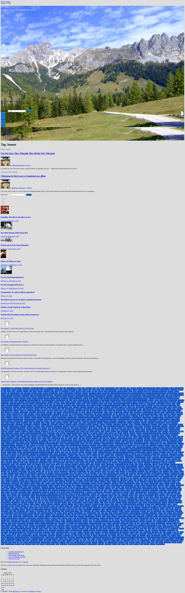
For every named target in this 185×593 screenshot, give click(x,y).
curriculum (37, 431)
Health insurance (101, 461)
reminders (168, 508)
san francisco (145, 513)
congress (180, 424)
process (140, 502)
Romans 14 (114, 511)
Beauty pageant (81, 405)
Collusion (66, 423)
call (80, 412)
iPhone (39, 469)
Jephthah (153, 469)
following (88, 450)
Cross (108, 430)
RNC (49, 511)
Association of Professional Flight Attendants (134, 400)
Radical (67, 506)
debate (160, 431)
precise (75, 501)
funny (79, 454)
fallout (173, 445)
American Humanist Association (43, 395)
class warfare (113, 421)
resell (76, 509)
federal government (96, 447)
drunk (62, 438)
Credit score (51, 430)
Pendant (131, 495)
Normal (128, 490)
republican (28, 509)
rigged (11, 511)
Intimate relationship (177, 468)
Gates (138, 454)
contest (135, 426)
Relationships (97, 508)
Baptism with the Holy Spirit (121, 403)
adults (13, 391)
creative (178, 428)
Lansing (33, 475)
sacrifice (64, 513)
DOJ (123, 436)
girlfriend (94, 456)
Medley (108, 482)
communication (45, 424)
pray (43, 501)
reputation (62, 509)
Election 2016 (90, 440)
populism (153, 499)
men (178, 482)
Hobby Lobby (60, 462)
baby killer (173, 402)
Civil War (78, 421)
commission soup (160, 423)
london (83, 478)
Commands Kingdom (110, 423)
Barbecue (168, 403)
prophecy (26, 504)
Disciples (167, 435)
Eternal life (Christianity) (141, 443)
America (98, 393)
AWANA (118, 402)
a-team (117, 388)
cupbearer (17, 431)
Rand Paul (94, 506)
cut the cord (44, 431)
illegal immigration (70, 466)
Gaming (94, 454)
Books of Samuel (160, 409)
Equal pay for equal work (72, 443)
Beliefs (133, 405)
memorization (167, 482)
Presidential (23, 502)
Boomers (169, 409)
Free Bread (75, 452)
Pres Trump (114, 501)
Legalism (167, 475)
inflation (73, 468)
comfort (75, 423)
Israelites (75, 469)
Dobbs (67, 436)
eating (104, 438)
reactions (141, 506)
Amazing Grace (53, 393)
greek (93, 459)
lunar (154, 478)
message (47, 483)
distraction (23, 436)
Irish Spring (48, 469)
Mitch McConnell (42, 485)
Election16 (132, 440)
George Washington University (58, 456)
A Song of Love (110, 388)
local (52, 478)
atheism (156, 400)
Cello (127, 414)
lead (104, 475)
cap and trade (138, 412)
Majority (15, 480)
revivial (176, 509)
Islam (67, 469)
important (112, 466)
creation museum (162, 428)
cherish (92, 416)
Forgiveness (123, 450)
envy (164, 442)
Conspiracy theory (82, 426)
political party (83, 499)
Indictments (172, 466)
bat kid (35, 405)
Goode (90, 457)
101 (12, 388)
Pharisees (44, 497)
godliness (3, 457)
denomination (34, 435)
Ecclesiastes (113, 438)
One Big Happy (152, 492)
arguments (151, 398)
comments (144, 423)
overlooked (77, 494)
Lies (121, 476)
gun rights (174, 459)
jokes (88, 471)
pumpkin (147, 504)
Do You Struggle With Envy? (12, 285)
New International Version (150, 488)
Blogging (37, 409)
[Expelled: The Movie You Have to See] (5, 213)
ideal (31, 466)
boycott (44, 410)
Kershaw (80, 473)
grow (139, 459)
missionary (25, 485)
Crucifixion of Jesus (125, 430)
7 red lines (89, 388)
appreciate (95, 398)
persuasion (18, 497)
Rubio (148, 511)
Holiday (76, 462)
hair (27, 461)
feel (123, 447)
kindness (122, 473)
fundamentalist (34, 454)
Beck (87, 405)
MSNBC (79, 487)
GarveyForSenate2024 (122, 454)
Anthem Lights (78, 397)
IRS (53, 469)
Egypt (58, 440)
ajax (92, 391)
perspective (11, 497)
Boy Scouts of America (34, 410)
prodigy (145, 502)
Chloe (161, 416)
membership (143, 482)
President (155, 501)
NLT (105, 490)
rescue (72, 509)
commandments (91, 423)
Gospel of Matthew (140, 457)
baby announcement (163, 402)
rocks (81, 511)
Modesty (68, 485)
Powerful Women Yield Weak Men (14, 233)
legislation (181, 475)
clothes (7, 423)
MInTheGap (4, 6)
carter (66, 414)
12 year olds (17, 388)
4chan (83, 388)
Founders (178, 450)
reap (12, 508)
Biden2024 (83, 407)
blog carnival (30, 409)
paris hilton (177, 494)
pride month (57, 502)
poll (100, 499)
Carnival (37, 414)
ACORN (85, 390)
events (28, 445)
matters (3, 482)
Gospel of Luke (129, 457)
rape (102, 506)
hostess (58, 464)
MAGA (179, 478)
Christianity (40, 419)
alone (22, 393)
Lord (99, 478)
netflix (116, 488)
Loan (49, 478)
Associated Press (115, 400)
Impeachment (104, 466)
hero (166, 461)
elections (180, 440)
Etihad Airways (154, 443)
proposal (37, 504)
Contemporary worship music (116, 426)
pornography (163, 499)
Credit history (43, 430)
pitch (147, 497)
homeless (140, 462)
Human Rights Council (122, 464)
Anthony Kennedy (89, 397)
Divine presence (46, 436)
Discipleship (174, 435)
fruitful (9, 454)
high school (16, 462)
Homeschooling (156, 462)
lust (161, 478)
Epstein (61, 443)
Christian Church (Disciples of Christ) (89, 417)
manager (40, 480)
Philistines (69, 497)
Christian (53, 417)
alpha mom (27, 393)
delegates (95, 433)
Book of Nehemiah (108, 409)
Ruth (55, 513)
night (93, 490)
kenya (71, 473)
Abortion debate (6, 390)
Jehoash (127, 469)
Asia (67, 400)
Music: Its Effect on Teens (11, 261)
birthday (155, 407)
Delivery (111, 433)
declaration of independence (33, 433)
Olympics (126, 492)
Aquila (101, 398)
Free (70, 452)
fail (137, 445)
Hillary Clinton (33, 462)
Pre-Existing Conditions (56, 501)
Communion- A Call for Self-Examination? (18, 292)
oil (85, 492)
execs (67, 445)
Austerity (67, 402)
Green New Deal (109, 459)
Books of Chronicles (148, 409)
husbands (166, 464)
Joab (43, 471)
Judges (171, 471)
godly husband (11, 457)
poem (73, 499)
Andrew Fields (151, 395)
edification (34, 440)
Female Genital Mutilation (144, 447)
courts (109, 428)
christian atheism (61, 417)
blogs (41, 409)
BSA (114, 410)
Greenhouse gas (119, 459)
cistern (55, 421)
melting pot (130, 482)
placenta (165, 497)
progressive (178, 502)
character (15, 416)
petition (27, 497)
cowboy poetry (138, 428)
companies (68, 424)
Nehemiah (108, 488)
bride (87, 410)
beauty (74, 405)
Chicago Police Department (103, 416)
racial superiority (45, 506)
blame (15, 409)
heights (138, 461)
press (35, 502)
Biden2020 (76, 407)
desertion (74, 435)
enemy (123, 442)
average (113, 402)
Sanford (160, 513)
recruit (64, 508)
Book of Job (79, 409)
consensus (37, 426)
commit (168, 423)
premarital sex (94, 501)
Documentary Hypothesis (100, 436)
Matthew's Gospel (35, 482)
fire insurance (96, 449)
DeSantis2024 (67, 435)
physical (110, 497)
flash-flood (42, 450)
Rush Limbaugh (9, 513)
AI (69, 391)
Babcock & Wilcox (143, 402)
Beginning (93, 405)
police (77, 499)
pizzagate (156, 497)
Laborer (16, 475)
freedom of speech (140, 452)
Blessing (19, 409)
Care (21, 414)
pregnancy (81, 501)
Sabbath (59, 513)
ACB (41, 390)
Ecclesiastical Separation (124, 438)
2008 (64, 388)
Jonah (92, 471)
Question (17, 506)
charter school (63, 416)
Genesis (6, 456)
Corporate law (36, 428)
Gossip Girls (155, 457)
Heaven (119, 461)
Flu (61, 450)
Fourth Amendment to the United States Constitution (38, 452)
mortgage (12, 487)
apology (28, 398)
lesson (24, 476)
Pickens (126, 497)
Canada (111, 412)
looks (87, 478)
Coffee (30, 423)
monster (142, 485)
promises (14, 504)
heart (115, 461)
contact (105, 426)
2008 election (71, 388)
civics (59, 421)
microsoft (100, 483)
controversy (164, 426)
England (146, 442)
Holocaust (105, 462)
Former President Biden (134, 450)
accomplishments (49, 390)
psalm (112, 504)
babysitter (25, 403)
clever (146, 421)
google (95, 457)
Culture (166, 430)
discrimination (11, 436)
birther (160, 407)
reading (150, 506)
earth (83, 438)
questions (23, 506)
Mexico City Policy (74, 483)
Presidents (31, 502)
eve (24, 445)
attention (27, 402)
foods (96, 450)
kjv (2, 475)
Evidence (33, 445)
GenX (23, 456)
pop (122, 499)
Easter (100, 438)
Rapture (106, 506)
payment (93, 495)
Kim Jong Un (111, 473)
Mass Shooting (152, 480)
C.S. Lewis (49, 412)
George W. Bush (31, 456)
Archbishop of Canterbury (111, 398)
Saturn (10, 515)
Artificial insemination (21, 400)
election (75, 440)
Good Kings (52, 457)
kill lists (104, 473)
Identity (39, 466)
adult (4, 391)
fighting (34, 449)
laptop (44, 475)
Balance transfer (70, 403)
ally (8, 393)
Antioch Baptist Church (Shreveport (154, 397)
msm (74, 487)
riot (36, 511)
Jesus (8, 471)
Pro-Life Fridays (132, 502)
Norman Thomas (136, 490)
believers (138, 405)
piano (114, 497)
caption (162, 412)
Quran (35, 506)
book (62, 409)
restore (103, 509)
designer (84, 435)
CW (52, 431)
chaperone (8, 416)
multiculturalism (92, 487)
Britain (105, 410)
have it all (69, 461)
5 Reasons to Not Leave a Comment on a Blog (23, 176)
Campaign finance (97, 412)
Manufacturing (58, 480)
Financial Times (84, 449)
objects (58, 492)
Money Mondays (128, 485)
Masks (146, 480)
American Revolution (81, 395)
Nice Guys (78, 490)
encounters (102, 442)
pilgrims (140, 497)
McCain (49, 482)
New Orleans (5, 490)
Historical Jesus (43, 462)
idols (56, 466)
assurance (151, 400)
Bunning (154, 410)
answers (52, 397)
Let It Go (34, 476)
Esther (131, 443)
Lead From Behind (112, 475)
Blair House (9, 409)
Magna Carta (9, 480)
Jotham (117, 471)
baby (155, 402)
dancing (82, 431)
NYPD (15, 492)
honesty (12, 464)
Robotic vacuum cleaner (72, 511)
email (53, 442)
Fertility (3, 449)
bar (145, 403)
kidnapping (93, 473)
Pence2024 (124, 495)
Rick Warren (4, 511)
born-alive (16, 410)
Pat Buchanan (25, 495)
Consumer (99, 426)
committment (19, 424)
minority (172, 483)
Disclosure (8, 87)
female (134, 447)
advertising (19, 391)
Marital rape (79, 480)
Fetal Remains (10, 449)
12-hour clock (26, 388)
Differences (115, 435)
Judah (147, 471)
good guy (46, 457)
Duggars (75, 438)
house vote (67, 464)
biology (129, 407)
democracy (132, 433)
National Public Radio (48, 488)
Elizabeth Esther (44, 442)
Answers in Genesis (61, 397)
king (127, 473)
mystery (154, 487)
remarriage (130, 508)
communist (61, 424)
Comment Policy (10, 72)
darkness (97, 431)
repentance (8, 509)
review (167, 509)
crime (56, 430)
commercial (150, 423)
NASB (7, 488)
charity (20, 416)
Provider (101, 504)
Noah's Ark (116, 490)
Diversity (34, 436)
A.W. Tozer (123, 388)
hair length (32, 461)
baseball (23, 405)
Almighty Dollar (15, 393)
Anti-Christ (109, 397)
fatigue (63, 447)
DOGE (120, 436)
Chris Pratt (16, 417)
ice (24, 466)
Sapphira (169, 513)
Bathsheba (40, 405)
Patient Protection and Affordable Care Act (49, 495)
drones (49, 438)
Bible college (172, 405)
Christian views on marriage (15, 419)
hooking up (22, 464)
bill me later (114, 407)
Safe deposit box (91, 513)
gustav (3, 461)
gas (130, 454)
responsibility (96, 509)
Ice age (28, 466)
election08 (112, 440)
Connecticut (23, 426)
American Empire (172, 393)
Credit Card (12, 430)
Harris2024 (43, 461)
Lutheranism (166, 478)
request (68, 509)
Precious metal (68, 501)
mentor (21, 483)
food (92, 450)
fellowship (128, 447)
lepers (15, 476)
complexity (95, 424)
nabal (159, 487)
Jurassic (181, 471)
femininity (161, 447)
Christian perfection (158, 417)
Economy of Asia (162, 438)
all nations (170, 391)
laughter (87, 475)
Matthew (8, 482)
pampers (131, 494)
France (63, 452)
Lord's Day (123, 478)
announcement (41, 397)
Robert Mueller (56, 511)
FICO (26, 449)
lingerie (7, 478)
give (102, 456)
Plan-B (174, 497)
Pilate (136, 497)
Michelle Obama (86, 483)
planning (10, 499)
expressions (104, 445)
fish (37, 450)
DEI (90, 433)
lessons (28, 476)
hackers (19, 461)
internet (140, 468)
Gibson (76, 456)
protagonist (57, 504)
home (135, 462)
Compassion (82, 424)
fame (176, 445)
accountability (58, 390)
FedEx (120, 447)
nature (91, 488)
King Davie (139, 473)
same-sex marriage (135, 513)
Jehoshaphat (134, 469)
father (47, 447)
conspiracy (73, 426)
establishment (97, 443)
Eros (86, 443)
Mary (135, 480)
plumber (68, 499)
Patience (32, 495)
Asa (42, 400)
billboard (121, 407)
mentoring (27, 483)
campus (106, 412)
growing (143, 459)
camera (83, 412)
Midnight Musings (129, 483)
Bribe (84, 410)
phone (82, 497)
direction (139, 435)
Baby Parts (180, 402)
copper (6, 428)
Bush (2, 412)
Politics (8, 149)
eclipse (135, 438)
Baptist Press (135, 403)
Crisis (60, 430)
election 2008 (82, 440)
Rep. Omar (177, 508)
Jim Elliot (38, 471)
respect (80, 509)
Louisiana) (135, 478)
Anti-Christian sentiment (120, 397)
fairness (143, 445)
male (26, 480)
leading (131, 475)
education (44, 440)
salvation (115, 513)
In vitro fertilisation (131, 466)
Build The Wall (131, 410)
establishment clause (108, 443)
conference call (145, 424)
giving (112, 456)
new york (36, 490)
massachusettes (162, 480)
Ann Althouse (17, 397)
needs (95, 488)
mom (73, 485)
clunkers (17, 423)
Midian (121, 483)
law (92, 475)
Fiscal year (32, 450)
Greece (85, 459)
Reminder (162, 508)
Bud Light (119, 410)
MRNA (70, 487)
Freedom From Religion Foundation (123, 452)
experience (93, 445)
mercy (43, 483)
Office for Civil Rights (77, 492)
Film (44, 449)
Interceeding (102, 468)
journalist (122, 471)
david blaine (125, 431)
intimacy (168, 468)
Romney (121, 511)
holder (67, 462)
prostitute (43, 504)
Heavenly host (126, 461)
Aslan (70, 400)
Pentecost (142, 495)
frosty (176, 452)
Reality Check (171, 506)
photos (98, 497)
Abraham (14, 390)
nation (19, 488)
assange (75, 400)
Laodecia (38, 475)
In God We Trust (120, 466)
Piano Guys (120, 497)
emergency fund (88, 442)
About (6, 29)
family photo (13, 447)
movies (65, 487)
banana (88, 403)
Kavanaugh (40, 473)
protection (64, 504)
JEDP (123, 469)
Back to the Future (40, 403)
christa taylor (46, 417)
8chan (94, 388)
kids (98, 473)
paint (109, 494)
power (22, 501)
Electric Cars (15, 442)
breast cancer (71, 410)
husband (160, 464)
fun (18, 454)
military (137, 483)
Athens (165, 400)
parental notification (153, 494)
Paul (63, 495)
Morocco (6, 487)
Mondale (102, 485)
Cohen (43, 423)
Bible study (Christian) (27, 407)
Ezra (125, 445)
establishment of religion (121, 443)
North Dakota (154, 490)
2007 (61, 388)
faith (147, 445)
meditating (103, 482)
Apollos (16, 398)
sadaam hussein (78, 513)
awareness (129, 402)
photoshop (104, 497)
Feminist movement (176, 447)
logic (77, 478)
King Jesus (166, 473)
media (91, 482)
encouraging (110, 442)
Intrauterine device (6, 469)
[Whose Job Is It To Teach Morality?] (6, 241)
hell (157, 461)
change (3, 416)
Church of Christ (18, 421)
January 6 (105, 469)
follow (77, 450)
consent (43, 426)
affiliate (35, 391)
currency (31, 431)
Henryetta (162, 461)
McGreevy (69, 482)
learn (138, 475)
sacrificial (70, 513)
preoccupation (103, 501)
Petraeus (38, 497)
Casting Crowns (88, 414)
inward (35, 469)
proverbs (81, 504)
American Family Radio (13, 395)
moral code (160, 485)
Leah (135, 475)
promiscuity (7, 504)
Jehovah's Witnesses (144, 469)
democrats (27, 435)
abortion (171, 388)
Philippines (62, 497)
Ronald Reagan (135, 511)
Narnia (3, 488)
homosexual (171, 462)
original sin (43, 494)
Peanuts (110, 495)
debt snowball (9, 433)
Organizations (35, 494)
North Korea (163, 490)
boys (47, 410)
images (79, 466)
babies (152, 402)
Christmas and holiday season (108, 419)
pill (144, 497)
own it (98, 494)
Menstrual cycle (5, 483)
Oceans (63, 492)
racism (53, 506)
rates (128, 506)
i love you (20, 466)
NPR (179, 490)
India (167, 466)
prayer (47, 501)
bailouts (63, 403)
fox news (57, 452)
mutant (144, 487)
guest (163, 459)
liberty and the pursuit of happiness (94, 476)
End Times (117, 442)
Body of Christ (56, 409)
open (178, 492)
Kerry (75, 473)
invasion (22, 469)
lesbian (20, 476)
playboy (28, 499)
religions (124, 508)
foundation (171, 450)
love (140, 478)
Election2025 (173, 440)
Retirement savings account (140, 509)
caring (25, 414)
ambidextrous (78, 393)
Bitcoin (169, 407)
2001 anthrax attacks (53, 388)
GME (154, 456)
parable (140, 494)
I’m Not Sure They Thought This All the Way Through (28, 153)
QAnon (175, 504)
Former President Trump (149, 450)
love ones (145, 478)
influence (79, 468)
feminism (167, 447)
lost (131, 478)
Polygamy (108, 499)
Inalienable (141, 466)
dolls (131, 436)
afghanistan (46, 391)
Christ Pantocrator (36, 417)
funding (55, 454)
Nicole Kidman (86, 490)
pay (77, 495)
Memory (174, 482)
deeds (44, 433)
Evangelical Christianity (8, 445)
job (46, 471)
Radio (71, 506)
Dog (115, 436)
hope (33, 464)
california (59, 412)
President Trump (6, 502)
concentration (117, 424)
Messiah (53, 483)
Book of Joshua (88, 409)
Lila (175, 476)
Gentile (19, 456)
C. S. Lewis (32, 412)
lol (80, 478)
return (150, 509)
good (32, 457)
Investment (29, 469)
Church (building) (153, 419)
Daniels (92, 431)
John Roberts (72, 471)
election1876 (139, 440)
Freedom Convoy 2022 (105, 452)
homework (164, 462)
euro (160, 443)
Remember (137, 508)
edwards (50, 440)
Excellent (56, 445)
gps (22, 459)
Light (160, 476)
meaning (75, 482)
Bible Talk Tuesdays (40, 407)
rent (173, 508)
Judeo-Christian (154, 471)
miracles (178, 483)
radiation (61, 506)
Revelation (156, 509)
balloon (83, 403)
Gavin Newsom (145, 454)
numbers (7, 492)
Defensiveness (51, 433)
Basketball (29, 405)
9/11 (97, 388)
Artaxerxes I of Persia (7, 400)
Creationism (171, 428)
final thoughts (50, 449)
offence (68, 492)
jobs (48, 471)
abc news (133, 388)
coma (70, 423)
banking (101, 403)
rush (2, 513)
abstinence (26, 390)
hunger (141, 464)
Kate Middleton (32, 473)
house (62, 464)
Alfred (146, 391)
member (136, 482)
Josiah (112, 471)
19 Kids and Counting (37, 388)
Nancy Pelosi (173, 487)
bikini (96, 407)
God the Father (164, 456)
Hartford (49, 461)
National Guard (36, 488)
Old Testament (107, 492)
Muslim (139, 487)
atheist (161, 400)
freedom (94, 452)
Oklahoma (90, 492)
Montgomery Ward (151, 485)
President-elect (15, 502)
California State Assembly (70, 412)
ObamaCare (45, 492)
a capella (102, 388)
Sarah (174, 513)
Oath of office (22, 492)
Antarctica (70, 397)
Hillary (26, 462)
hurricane (155, 464)
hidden (3, 462)
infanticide (45, 468)
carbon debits (16, 414)
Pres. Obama (131, 501)
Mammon (31, 480)
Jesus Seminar (22, 471)
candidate (126, 412)
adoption (180, 390)
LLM (45, 478)
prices (43, 502)
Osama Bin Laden (52, 494)
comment (129, 423)
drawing (16, 438)
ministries (167, 483)
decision (16, 433)
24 (76, 388)
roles (92, 511)
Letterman (43, 476)
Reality (164, 506)
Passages (3, 495)
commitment (174, 423)
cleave (142, 421)
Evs (46, 445)
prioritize (96, 502)
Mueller (84, 487)
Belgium (123, 405)
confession (154, 424)
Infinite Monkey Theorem (63, 468)
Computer (102, 424)
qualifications (5, 506)
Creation (154, 428)
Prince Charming (77, 502)
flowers (57, 450)
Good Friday (38, 457)
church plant (39, 421)
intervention (155, 468)
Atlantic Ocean (172, 400)
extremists (111, 445)
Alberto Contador (122, 391)
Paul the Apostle (70, 495)
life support (129, 476)
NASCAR (13, 488)
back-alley (50, 403)
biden (70, 407)
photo (86, 497)
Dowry (174, 436)
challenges (180, 414)
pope (125, 499)
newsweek (55, 490)
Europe (164, 443)
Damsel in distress (69, 431)
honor (17, 464)
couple (90, 428)
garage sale (101, 454)
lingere (3, 478)
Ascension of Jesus (49, 400)
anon (47, 397)
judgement (166, 471)
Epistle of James (10, 443)
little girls (40, 478)
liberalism (69, 476)
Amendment (92, 393)
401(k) (79, 388)
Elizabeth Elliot (33, 442)
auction (62, 402)
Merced (32, 483)
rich (180, 509)
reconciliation (53, 508)
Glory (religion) (148, 456)
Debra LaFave (173, 431)
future (83, 454)
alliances (176, 391)
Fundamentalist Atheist (46, 454)
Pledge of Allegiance (54, 499)
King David (132, 473)
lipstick (15, 478)
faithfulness (159, 445)
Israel (70, 469)
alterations (34, 393)
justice (5, 473)
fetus (16, 449)
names (166, 487)
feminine (155, 447)
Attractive (57, 402)
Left (152, 475)
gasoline (134, 454)
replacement (15, 509)
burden (159, 410)
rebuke (41, 508)
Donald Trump (161, 436)
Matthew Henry (25, 482)
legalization (174, 475)
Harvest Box (56, 461)
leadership (125, 475)
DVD (80, 438)
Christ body (27, 417)
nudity (3, 492)
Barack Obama (151, 403)
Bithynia (174, 407)
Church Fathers (175, 419)
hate (61, 461)
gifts (87, 456)
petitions (32, 497)
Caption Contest (170, 412)
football (100, 450)
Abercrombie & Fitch (149, 388)
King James (147, 473)
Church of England (29, 421)
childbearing (134, 416)
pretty (39, 502)
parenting (162, 494)
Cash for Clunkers (77, 414)
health (87, 461)
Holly (92, 462)
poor (119, 499)
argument (129, 398)
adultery (9, 391)
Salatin (110, 513)
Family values (21, 447)
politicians (91, 499)
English (151, 442)
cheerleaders (81, 416)
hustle (2, 466)
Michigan (94, 483)
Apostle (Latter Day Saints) (52, 398)
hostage (53, 464)
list (19, 478)
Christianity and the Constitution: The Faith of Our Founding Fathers (65, 419)
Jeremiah (159, 469)
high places (8, 462)
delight (106, 433)
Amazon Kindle (68, 393)
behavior (99, 405)
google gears (112, 457)
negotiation (101, 488)
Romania (103, 511)
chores (170, 416)
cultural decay (149, 430)
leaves (148, 475)
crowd (112, 430)
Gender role (164, 454)
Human (103, 464)
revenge (162, 509)
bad (54, 403)
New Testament (14, 490)
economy (153, 438)
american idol (58, 395)
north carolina (145, 490)
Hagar (23, 461)
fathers (59, 447)
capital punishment (148, 412)
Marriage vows (114, 480)
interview (162, 468)
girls (99, 456)
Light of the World (168, 476)
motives (56, 487)
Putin (169, 504)
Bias (154, 405)
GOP (117, 457)
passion (9, 495)
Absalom (19, 390)
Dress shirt (33, 438)
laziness (100, 475)
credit (7, 430)
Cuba (133, 430)
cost (69, 428)
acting (90, 390)
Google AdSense (103, 457)
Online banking (172, 492)
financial (67, 449)
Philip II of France (52, 497)
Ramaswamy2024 (85, 506)
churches (46, 421)
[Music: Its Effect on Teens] (3, 257)
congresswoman (14, 426)
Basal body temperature (13, 405)
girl (90, 456)
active (102, 390)
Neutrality (122, 488)
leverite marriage (52, 476)
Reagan (154, 506)
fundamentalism (24, 454)
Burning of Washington (174, 410)
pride (51, 502)
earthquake (94, 438)
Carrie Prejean (57, 414)
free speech (88, 452)
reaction (136, 506)
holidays (82, 462)
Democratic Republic (16, 435)
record (60, 508)
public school (140, 504)
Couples (95, 428)
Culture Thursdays (174, 430)
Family (181, 445)
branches (56, 410)
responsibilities (87, 509)
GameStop (89, 454)
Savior (20, 515)
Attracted (44, 402)
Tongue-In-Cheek (6, 172)
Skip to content (5, 1)
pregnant (87, 501)
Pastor (19, 495)
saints (106, 513)
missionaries (17, 485)
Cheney (87, 416)
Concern (131, 424)
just (2, 473)
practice (35, 501)
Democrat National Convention (151, 433)
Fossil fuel (165, 450)
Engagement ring (138, 442)
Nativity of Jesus (60, 488)
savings (15, 515)
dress (21, 438)
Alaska (106, 391)
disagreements (155, 435)
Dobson (71, 436)
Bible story (16, 407)
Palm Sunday (125, 494)
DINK (121, 435)
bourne (22, 410)
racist (56, 506)
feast (76, 447)
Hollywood (98, 462)
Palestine (114, 494)
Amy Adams (125, 395)
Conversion (180, 426)
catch (95, 414)
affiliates (40, 391)
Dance (78, 431)
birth (133, 407)
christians (89, 419)
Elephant (22, 442)
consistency (66, 426)
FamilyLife (29, 447)
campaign (89, 412)
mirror (3, 485)
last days (71, 475)
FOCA (68, 450)
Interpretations (147, 468)
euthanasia (180, 443)
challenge (173, 414)
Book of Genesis (70, 409)
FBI (70, 447)
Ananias (143, 395)
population (146, 499)
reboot (36, 508)
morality (167, 485)
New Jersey (162, 488)
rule (152, 511)
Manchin (46, 480)
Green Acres (99, 459)
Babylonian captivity (15, 403)
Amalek (39, 393)
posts (13, 501)
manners (51, 480)
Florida (52, 450)
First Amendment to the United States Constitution (144, 449)
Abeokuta (139, 388)
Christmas (95, 419)
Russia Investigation (47, 513)
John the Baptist (81, 471)
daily (62, 431)
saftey (98, 513)
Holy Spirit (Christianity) (125, 462)
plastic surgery (18, 499)
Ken (46, 473)
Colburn (47, 423)
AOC (176, 397)
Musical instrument (130, 487)
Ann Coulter (25, 397)
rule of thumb (157, 511)
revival (171, 509)
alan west (100, 391)
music (122, 487)
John (51, 471)
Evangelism (19, 445)
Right (14, 511)
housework (81, 464)
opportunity (13, 494)
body (49, 409)
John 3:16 (56, 471)
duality (70, 438)
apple (90, 398)
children (147, 416)
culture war (4, 431)
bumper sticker (146, 410)
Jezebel (33, 471)
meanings (81, 482)
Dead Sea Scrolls (140, 431)
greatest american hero (76, 459)
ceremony (167, 414)
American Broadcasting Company (156, 393)
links (11, 478)
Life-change (136, 476)
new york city (43, 490)
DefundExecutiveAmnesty (74, 433)
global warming (129, 456)
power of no (28, 501)
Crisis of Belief (67, 430)
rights (27, 511)
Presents (142, 501)
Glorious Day (138, 456)
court (105, 428)
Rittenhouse (40, 511)
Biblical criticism (52, 407)
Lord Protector (105, 478)
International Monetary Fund (129, 468)
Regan (80, 508)
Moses (25, 487)
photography (92, 497)
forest (117, 450)
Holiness (87, 462)
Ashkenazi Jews (61, 400)
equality (82, 443)
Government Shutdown (8, 459)
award (124, 402)
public (121, 504)
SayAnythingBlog (27, 515)
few (19, 449)
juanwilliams (141, 471)
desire (89, 435)
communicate (36, 424)
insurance (90, 468)
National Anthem (26, 488)
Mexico (65, 483)
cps (144, 428)
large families (50, 475)
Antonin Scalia (169, 397)
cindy (51, 421)
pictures (131, 497)
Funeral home (62, 454)
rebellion (31, 508)
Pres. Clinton (123, 501)
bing (125, 407)
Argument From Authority (140, 398)
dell (115, 433)
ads (2, 391)
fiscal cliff (26, 450)
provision (107, 504)
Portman (169, 499)
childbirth (142, 416)
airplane (88, 391)
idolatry (52, 466)
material (178, 480)
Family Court (5, 447)
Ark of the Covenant (173, 398)
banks (105, 403)
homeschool (147, 462)
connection (30, 426)
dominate (154, 436)
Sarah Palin (179, 513)
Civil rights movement (68, 421)
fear (73, 447)
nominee (122, 490)
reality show (180, 506)
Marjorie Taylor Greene (90, 480)
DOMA (135, 436)
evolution (41, 445)
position (175, 499)
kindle (118, 473)
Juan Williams (132, 471)
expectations (85, 445)
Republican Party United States (41, 509)
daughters (114, 431)
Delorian (119, 433)
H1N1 (10, 461)
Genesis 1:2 (12, 456)
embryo (57, 442)
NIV (101, 490)
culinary (137, 430)
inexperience (38, 468)
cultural (143, 430)
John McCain (64, 471)
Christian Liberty (106, 417)
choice (165, 416)
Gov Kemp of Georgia (167, 457)
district (29, 436)
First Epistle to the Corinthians (13, 450)
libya (118, 476)
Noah (110, 490)
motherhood (44, 487)
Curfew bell (24, 431)
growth (148, 459)
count (72, 428)
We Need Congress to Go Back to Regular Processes (21, 300)
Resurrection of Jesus (119, 509)
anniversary (33, 397)
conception (124, 424)
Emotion (96, 442)
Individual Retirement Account (15, 468)
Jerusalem (4, 471)
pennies (136, 495)
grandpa (49, 459)
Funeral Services (72, 454)
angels (163, 395)
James (91, 469)
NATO (68, 488)
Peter (23, 497)
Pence (119, 495)
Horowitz (38, 464)
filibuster (39, 449)
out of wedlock (63, 494)
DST (66, 438)
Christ (21, 417)
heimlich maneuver (146, 461)
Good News (60, 457)
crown (117, 430)
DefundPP (86, 433)
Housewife (74, 464)
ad (118, 390)
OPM (8, 494)
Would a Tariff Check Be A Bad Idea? (16, 307)
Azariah (134, 402)
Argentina (123, 398)
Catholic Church (108, 414)
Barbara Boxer (160, 403)
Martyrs (130, 480)
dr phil (179, 436)
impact (98, 466)
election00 (98, 440)
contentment (129, 426)
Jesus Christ (14, 471)
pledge (46, 499)
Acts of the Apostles (111, 390)
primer (69, 502)
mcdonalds (62, 482)
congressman (5, 426)
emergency (63, 442)
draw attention (9, 438)
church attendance (164, 419)
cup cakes (11, 431)
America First (106, 393)
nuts (12, 492)
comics (84, 423)
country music (83, 428)
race (39, 506)
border (174, 409)
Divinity (54, 436)
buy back (16, 412)
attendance (21, 402)
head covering (80, 461)
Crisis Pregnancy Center (79, 430)
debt (179, 431)
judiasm (176, 471)
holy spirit (115, 462)
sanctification (153, 513)
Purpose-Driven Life (161, 504)
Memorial (150, 482)
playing (38, 499)
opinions (3, 494)
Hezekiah (179, 461)
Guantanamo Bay (156, 459)
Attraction (50, 402)
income (158, 466)
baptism (110, 403)
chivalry (156, 416)
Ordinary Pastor (26, 494)
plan (170, 497)
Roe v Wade (87, 511)
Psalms (116, 504)
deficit (58, 433)
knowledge (10, 475)
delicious (101, 433)
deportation (51, 435)
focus (72, 450)
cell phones (121, 414)
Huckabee (97, 464)
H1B (6, 461)
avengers (107, 402)
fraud (66, 452)
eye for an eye (119, 445)
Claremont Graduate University (99, 421)
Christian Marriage (125, 417)
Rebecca (26, 508)
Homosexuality (5, 464)
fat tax (43, 447)
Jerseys (180, 469)
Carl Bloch (31, 414)
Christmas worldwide (123, 419)
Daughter (107, 431)
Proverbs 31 (88, 504)
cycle (55, 431)
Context (140, 426)
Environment (158, 442)
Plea (42, 499)
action (94, 390)
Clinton (165, 421)
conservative (49, 426)
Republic (22, 509)
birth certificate (140, 407)
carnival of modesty (46, 414)
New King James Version (174, 488)
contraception (147, 426)
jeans (113, 469)
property (20, 504)
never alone (128, 488)
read (146, 506)
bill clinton (107, 407)
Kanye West (23, 473)
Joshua (108, 471)
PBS (97, 495)
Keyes (85, 473)
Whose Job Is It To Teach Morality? (15, 245)
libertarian (75, 476)
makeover (22, 480)
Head (74, 461)
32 (31, 188)
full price (14, 454)
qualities (11, 506)
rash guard (124, 506)
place (161, 497)
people (156, 495)
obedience (53, 492)
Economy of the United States (21, 440)
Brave (61, 410)
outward (70, 494)
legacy (162, 475)
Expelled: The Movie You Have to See (15, 217)
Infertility (52, 468)
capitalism (157, 412)
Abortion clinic (179, 388)
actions (98, 390)
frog (172, 452)
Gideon (81, 456)
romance (97, 511)
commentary (136, 423)
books (140, 409)
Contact (7, 58)
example (50, 445)
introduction (16, 469)
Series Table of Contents (12, 101)
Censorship (132, 414)
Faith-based (152, 445)
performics (162, 495)
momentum (78, 485)
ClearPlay (136, 421)
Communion (54, 424)
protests (76, 504)
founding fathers (12, 452)
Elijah (27, 442)
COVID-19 (130, 428)
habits (14, 461)
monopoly (137, 485)
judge (160, 471)
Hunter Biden (148, 464)
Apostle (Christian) (37, 398)
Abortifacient (165, 388)
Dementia (126, 433)
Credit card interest (32, 430)
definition (63, 433)
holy (110, 462)
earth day (88, 438)
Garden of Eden (110, 454)
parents (168, 494)
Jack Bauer (81, 469)
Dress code (26, 438)
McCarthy (55, 482)
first (117, 449)
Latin (83, 475)
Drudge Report (55, 438)
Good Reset (84, 457)
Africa (52, 391)
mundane (108, 487)
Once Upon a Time (141, 492)
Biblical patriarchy (63, 407)
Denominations (43, 435)
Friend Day (162, 452)
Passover (14, 495)
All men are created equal (159, 391)
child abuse (118, 416)
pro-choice (118, 502)
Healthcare (110, 461)
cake (54, 412)
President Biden (163, 501)
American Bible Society (138, 393)
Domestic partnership (144, 436)
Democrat (139, 433)
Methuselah (59, 483)
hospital (48, 464)
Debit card (165, 431)
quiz (28, 506)
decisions (22, 433)
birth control (148, 407)
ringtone (31, 511)
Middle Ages (107, 483)
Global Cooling (119, 456)
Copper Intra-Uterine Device (17, 428)
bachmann (31, 403)
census (138, 414)
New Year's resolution (25, 490)
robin (62, 511)
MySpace (149, 487)
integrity (95, 468)
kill (101, 473)
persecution (172, 495)
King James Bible (156, 473)
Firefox (102, 449)
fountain (19, 452)
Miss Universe (9, 485)
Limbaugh (180, 476)
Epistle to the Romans (52, 443)
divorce (59, 436)
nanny (179, 487)
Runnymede (178, 511)
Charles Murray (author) (43, 416)
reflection (69, 508)
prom (2, 504)
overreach (93, 494)
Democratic (165, 433)
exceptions (62, 445)
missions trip (32, 485)
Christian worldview (30, 419)
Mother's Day (36, 487)
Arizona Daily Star (160, 398)
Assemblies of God (84, 400)
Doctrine (81, 436)
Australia (73, 402)
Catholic (99, 414)
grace (25, 459)
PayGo (88, 495)
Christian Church (72, 417)
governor (18, 459)
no (108, 490)
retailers (129, 509)
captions (177, 412)
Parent (145, 494)
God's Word (180, 456)
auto (103, 402)
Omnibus (132, 492)
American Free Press (27, 395)
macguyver (173, 478)
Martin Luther (124, 480)
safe (85, 513)
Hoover (29, 464)
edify (39, 440)
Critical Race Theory (93, 430)
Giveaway (107, 456)
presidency (148, 501)
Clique (3, 423)
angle (170, 395)
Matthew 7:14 (15, 482)
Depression (59, 435)
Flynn (64, 450)
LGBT (60, 476)
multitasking (101, 487)
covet (124, 428)
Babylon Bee (5, 403)
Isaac (56, 469)
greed (90, 459)
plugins (63, 499)
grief (131, 459)
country (76, 428)
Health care (92, 461)
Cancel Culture (118, 412)
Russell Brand (32, 513)
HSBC (87, 464)
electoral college (6, 442)
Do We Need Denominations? (12, 277)
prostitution (49, 504)
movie (61, 487)
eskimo (90, 443)
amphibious (117, 395)
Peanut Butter (104, 495)
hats (64, 461)
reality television (6, 508)
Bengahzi (144, 405)
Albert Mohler (112, 391)
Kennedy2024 (64, 473)
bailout (58, 403)
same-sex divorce (124, 513)
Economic (140, 438)
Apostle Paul (64, 398)
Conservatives (58, 426)
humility (131, 464)
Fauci (67, 447)
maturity (44, 482)
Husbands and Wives (176, 464)
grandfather (43, 459)
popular (140, 499)
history (50, 462)
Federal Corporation (84, 447)
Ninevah (97, 490)
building (139, 410)
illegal (62, 466)
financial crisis (74, 449)
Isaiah (60, 469)
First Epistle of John (166, 449)
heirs (154, 461)
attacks (16, 402)
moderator (57, 485)
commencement (122, 423)
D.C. (59, 431)
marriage (107, 480)
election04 (105, 440)
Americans (110, 395)
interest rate (109, 468)
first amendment (124, 449)
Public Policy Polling (129, 504)
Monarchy (96, 485)
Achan (80, 390)
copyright (29, 428)
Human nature (110, 464)
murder (113, 487)
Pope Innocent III (132, 499)
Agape (56, 391)
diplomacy (133, 435)
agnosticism (64, 391)
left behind (156, 475)
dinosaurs (127, 435)
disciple (162, 435)
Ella (50, 442)
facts (134, 445)
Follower (82, 450)
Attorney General (36, 402)
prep (109, 501)
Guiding (168, 459)
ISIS (63, 469)
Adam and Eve (127, 390)
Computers (109, 424)
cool (2, 428)
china (151, 416)
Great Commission (63, 459)
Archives (7, 43)
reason (16, 508)
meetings (114, 482)
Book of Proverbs (120, 409)
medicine (96, 482)
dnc (63, 436)
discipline (4, 436)
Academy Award (34, 390)
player (33, 499)
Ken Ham (51, 473)
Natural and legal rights (82, 488)
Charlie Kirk (55, 416)
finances (61, 449)
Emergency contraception (75, 442)
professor (164, 502)
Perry (167, 495)
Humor (3, 149)
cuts (49, 431)
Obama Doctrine (37, 492)
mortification (19, 487)
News (49, 490)
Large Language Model (61, 475)
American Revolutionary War (98, 395)
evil (37, 445)
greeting (127, 459)
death (147, 431)
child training (126, 416)
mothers (51, 487)
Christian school (169, 417)
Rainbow (76, 506)
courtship (114, 428)
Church (145, 419)
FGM (22, 449)
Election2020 (156, 440)
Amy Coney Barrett (135, 395)
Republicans (55, 509)
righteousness (21, 511)
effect (54, 440)
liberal (64, 476)
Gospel (122, 457)
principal (85, 502)
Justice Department (13, 473)
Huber (92, 464)
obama (29, 492)
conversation (172, 426)
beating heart (67, 405)
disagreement (146, 435)
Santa (164, 513)
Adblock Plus (142, 390)
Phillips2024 (76, 497)
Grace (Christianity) (33, 459)
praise (39, 501)
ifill (59, 466)
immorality (92, 466)
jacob (87, 469)
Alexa (135, 391)
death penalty (153, 431)
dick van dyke (107, 435)
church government (7, 421)
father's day (52, 447)
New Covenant (137, 488)
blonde (46, 409)
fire (90, 449)
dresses (39, 438)
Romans (108, 511)
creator (3, 430)
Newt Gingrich (63, 490)
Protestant (70, 504)
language (27, 475)
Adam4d (134, 390)
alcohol (130, 391)
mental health (15, 483)
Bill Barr (101, 407)
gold (24, 457)
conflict (160, 424)
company (75, 424)
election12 (125, 440)
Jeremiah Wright (167, 469)
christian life (115, 417)
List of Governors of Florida (28, 478)
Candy (131, 412)
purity (152, 504)
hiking (22, 462)
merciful (37, 483)
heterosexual (172, 461)
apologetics (22, 398)
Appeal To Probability (75, 398)
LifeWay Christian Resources (149, 476)
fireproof (113, 449)
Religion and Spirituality (114, 508)
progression (171, 502)
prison (101, 502)
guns (179, 459)
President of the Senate (175, 501)
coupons (100, 428)
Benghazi (150, 405)
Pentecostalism (149, 495)
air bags (73, 391)
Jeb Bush (118, 469)
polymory (115, 499)
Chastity (70, 416)
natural (73, 488)
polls (103, 499)
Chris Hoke (8, 417)
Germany (71, 456)
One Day (160, 492)
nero (112, 488)
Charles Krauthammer (29, 416)
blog (24, 409)
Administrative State (152, 390)
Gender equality (156, 454)
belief (128, 405)
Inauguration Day (150, 466)
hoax (54, 462)
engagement (129, 442)
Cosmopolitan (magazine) (59, 428)
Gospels (149, 457)
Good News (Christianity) (72, 457)
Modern (63, 485)
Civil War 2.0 (85, 421)
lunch (157, 478)
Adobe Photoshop (164, 390)
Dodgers (111, 436)
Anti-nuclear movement (135, 397)
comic (80, 423)
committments (27, 424)
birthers (165, 407)
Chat (75, 416)
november (175, 490)
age (60, 391)
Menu (3, 119)
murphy (118, 487)
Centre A (161, 414)
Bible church (164, 405)
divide (39, 436)
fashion (39, 447)
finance (56, 449)
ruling (164, 511)
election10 (118, 440)
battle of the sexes (58, 405)
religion (104, 508)
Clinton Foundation (174, 421)
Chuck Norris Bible (137, 419)
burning (164, 410)
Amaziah (45, 393)
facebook (130, 445)
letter (38, 476)
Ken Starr (57, 473)
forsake (159, 450)
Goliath (28, 457)
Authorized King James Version (92, 402)
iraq (43, 469)
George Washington (42, 456)
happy (37, 461)
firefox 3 (107, 449)
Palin (118, 494)
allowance (4, 393)
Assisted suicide (104, 400)
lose (128, 478)
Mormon (172, 485)
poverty (18, 501)
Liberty (81, 476)
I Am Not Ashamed (11, 466)
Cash (69, 414)
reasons (20, 508)
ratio (131, 506)
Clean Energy (122, 421)
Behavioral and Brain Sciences (111, 405)
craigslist (148, 428)
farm (34, 447)
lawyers (95, 475)
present (137, 501)
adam (120, 390)
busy (11, 412)
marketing (101, 480)
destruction (99, 435)
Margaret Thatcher (69, 480)
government (177, 457)
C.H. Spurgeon (41, 412)
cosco (49, 428)
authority (79, 402)
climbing (160, 421)
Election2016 (148, 440)
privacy (106, 502)
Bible (158, 405)
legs (12, 476)
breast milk (78, 410)
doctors (76, 436)
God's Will (172, 456)
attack (11, 402)
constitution (91, 426)
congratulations (172, 424)
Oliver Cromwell (117, 492)
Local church (58, 478)
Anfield (158, 395)
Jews (28, 471)
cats (114, 414)
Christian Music (136, 417)
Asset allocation (94, 400)
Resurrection (109, 509)
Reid (83, 508)
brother (110, 410)
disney (18, 436)
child (113, 416)
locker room (71, 478)
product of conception (154, 502)
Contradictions (156, 426)
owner (103, 494)
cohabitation (36, 423)
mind (142, 483)
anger (167, 395)
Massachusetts (171, 480)
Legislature (4, 476)
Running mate (170, 511)
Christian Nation (146, 417)
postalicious (8, 501)
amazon (60, 393)
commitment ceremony (8, 424)
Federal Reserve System (110, 447)
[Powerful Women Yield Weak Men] (6, 229)
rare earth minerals (114, 506)
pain (106, 494)
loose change (93, 478)
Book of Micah (97, 409)
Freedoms (149, 452)
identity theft (46, 466)
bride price (93, 410)
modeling (51, 485)
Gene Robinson (173, 454)
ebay (108, 438)
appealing (85, 398)
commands (100, 423)
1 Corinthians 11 (6, 388)
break (65, 410)
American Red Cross (68, 395)
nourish (169, 490)
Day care (131, 431)
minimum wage (154, 483)
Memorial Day (158, 482)
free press (82, 452)
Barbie (174, 403)
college (53, 423)
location (65, 478)
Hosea (43, 464)
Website (15, 172)
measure (86, 482)
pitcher (151, 497)
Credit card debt (21, 430)
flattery (48, 450)
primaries (64, 502)
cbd (117, 414)
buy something (23, 412)
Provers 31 (95, 504)
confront (165, 424)
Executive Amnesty (75, 445)
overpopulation (85, 494)
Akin (95, 391)
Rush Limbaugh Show (21, 513)
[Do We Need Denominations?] (6, 273)
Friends (168, 452)
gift (85, 456)
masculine (140, 480)
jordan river (97, 471)
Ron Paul (127, 511)
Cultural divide (158, 430)
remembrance (155, 508)
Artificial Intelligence (34, 400)
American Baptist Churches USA (120, 393)
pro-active (112, 502)
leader (120, 475)
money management (116, 485)
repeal (2, 509)
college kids (59, 423)
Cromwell (103, 430)
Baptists (141, 403)
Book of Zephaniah (132, 409)
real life (159, 506)
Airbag (84, 391)
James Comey (97, 469)
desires (93, 435)
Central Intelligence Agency (149, 414)
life (124, 476)
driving (44, 438)
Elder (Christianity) (66, 440)
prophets (31, 504)
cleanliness (129, 421)
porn (157, 499)
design (80, 435)
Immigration (85, 466)
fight (30, 449)
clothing (12, 423)
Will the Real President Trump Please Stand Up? (20, 315)
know (5, 475)
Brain (51, 410)
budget (125, 410)
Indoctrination (29, 468)
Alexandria (140, 391)
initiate (84, 468)
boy (25, 410)
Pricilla (48, 502)
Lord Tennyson (114, 478)
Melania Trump (122, 482)
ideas (35, 466)
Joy (127, 471)
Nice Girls (71, 490)
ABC (128, 388)
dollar (127, 436)
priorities (90, 502)
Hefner (134, 461)
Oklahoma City (98, 492)
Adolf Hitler (174, 390)
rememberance (145, 508)
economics (147, 438)
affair (30, 391)
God (158, 456)
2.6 (45, 388)
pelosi (115, 495)
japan (110, 469)
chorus (174, 416)
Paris (172, 494)
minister (161, 483)
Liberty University (110, 476)
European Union (172, 443)
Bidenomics (90, 407)
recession (46, 508)
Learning (143, 475)
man (36, 480)
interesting (117, 468)
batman (46, 405)
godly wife (19, 457)
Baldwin (78, 403)
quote (31, 506)
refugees (75, 508)
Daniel (87, 431)
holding (71, 462)
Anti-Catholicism (100, 397)
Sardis (3, 515)
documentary (89, 436)
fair (140, 445)
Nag (162, 487)
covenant (119, 428)
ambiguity (85, 393)
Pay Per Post (82, 495)
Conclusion (137, 424)
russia (39, 513)
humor (137, 464)
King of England (175, 473)
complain (89, 424)
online (165, 492)
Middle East (115, 483)
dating (102, 431)
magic (2, 480)
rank (99, 506)
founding (3, 452)
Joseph (104, 471)
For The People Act (109, 450)
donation (169, 436)
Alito (149, 391)
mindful (146, 483)
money (108, 485)
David (119, 431)
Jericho (175, 469)
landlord (21, 475)
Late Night (78, 475)
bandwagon (94, 403)
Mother (29, 487)
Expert (99, 445)
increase (163, 466)
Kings (182, 473)
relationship (89, 508)
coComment (24, 423)
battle (50, 405)
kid (88, 473)
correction (44, 428)
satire (6, 515)
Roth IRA (143, 511)
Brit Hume (99, 410)
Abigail (158, 388)
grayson (55, 459)
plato (24, 499)
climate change (152, 421)
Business (7, 412)
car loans (9, 414)
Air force (78, 391)
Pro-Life (124, 502)
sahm (102, 513)
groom (135, 459)
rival (46, 511)
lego (9, 476)
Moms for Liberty (87, 485)
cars (63, 414)
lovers (150, 478)
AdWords (26, 391)
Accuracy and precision (70, 390)
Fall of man (167, 445)
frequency (156, 452)
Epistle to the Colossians (22, 443)
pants (136, 494)
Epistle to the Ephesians (38, 443)
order (19, 494)
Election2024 (165, 440)
